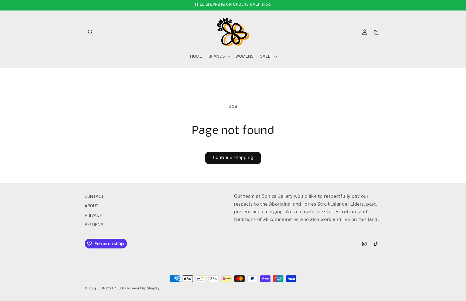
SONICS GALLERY (112, 288)
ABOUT (91, 206)
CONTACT (94, 197)
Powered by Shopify (143, 288)
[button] (91, 32)
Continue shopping (233, 157)
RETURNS (94, 225)
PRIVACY (93, 215)
